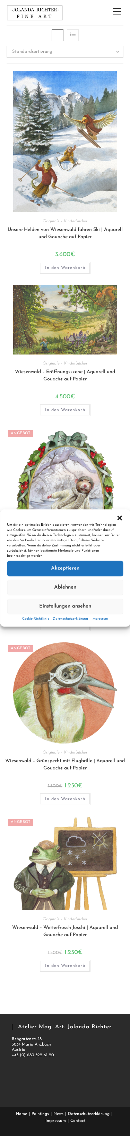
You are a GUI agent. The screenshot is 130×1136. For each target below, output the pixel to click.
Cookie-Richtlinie (35, 618)
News (58, 1114)
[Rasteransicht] (57, 35)
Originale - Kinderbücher (65, 221)
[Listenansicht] (73, 35)
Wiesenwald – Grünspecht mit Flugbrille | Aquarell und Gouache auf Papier (65, 764)
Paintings (40, 1114)
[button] (119, 517)
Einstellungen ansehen (65, 606)
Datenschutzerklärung (70, 618)
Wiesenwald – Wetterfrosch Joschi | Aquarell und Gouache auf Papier (65, 931)
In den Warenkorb (65, 268)
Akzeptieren (65, 568)
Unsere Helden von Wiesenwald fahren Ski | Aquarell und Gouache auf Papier (65, 233)
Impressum (100, 618)
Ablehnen (65, 587)
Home (21, 1114)
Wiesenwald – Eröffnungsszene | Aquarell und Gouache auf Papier (65, 375)
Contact (77, 1121)
